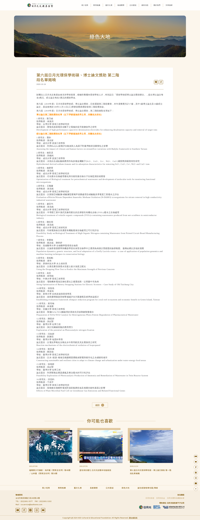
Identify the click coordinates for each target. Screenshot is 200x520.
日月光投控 (150, 498)
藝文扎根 (108, 5)
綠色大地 (125, 487)
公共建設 (132, 5)
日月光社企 (160, 498)
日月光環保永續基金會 (175, 498)
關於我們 (157, 5)
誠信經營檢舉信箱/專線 (148, 487)
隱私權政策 (133, 517)
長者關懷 (120, 5)
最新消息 (144, 5)
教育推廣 (96, 5)
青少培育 (84, 5)
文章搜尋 (169, 5)
